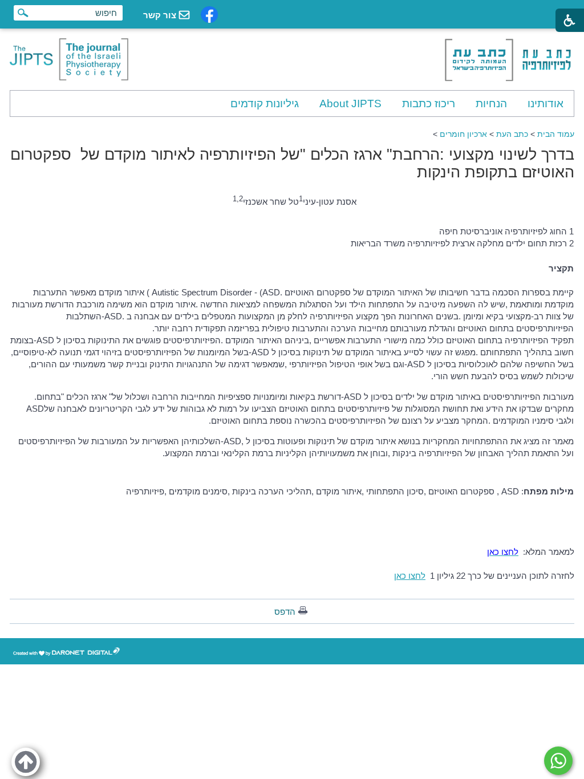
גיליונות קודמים (264, 103)
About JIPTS (350, 103)
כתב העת (512, 134)
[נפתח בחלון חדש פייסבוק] (209, 14)
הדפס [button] (284, 611)
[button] (25, 762)
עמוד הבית (555, 134)
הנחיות (491, 103)
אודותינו (545, 103)
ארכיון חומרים (463, 134)
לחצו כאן (409, 576)
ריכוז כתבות (428, 103)
